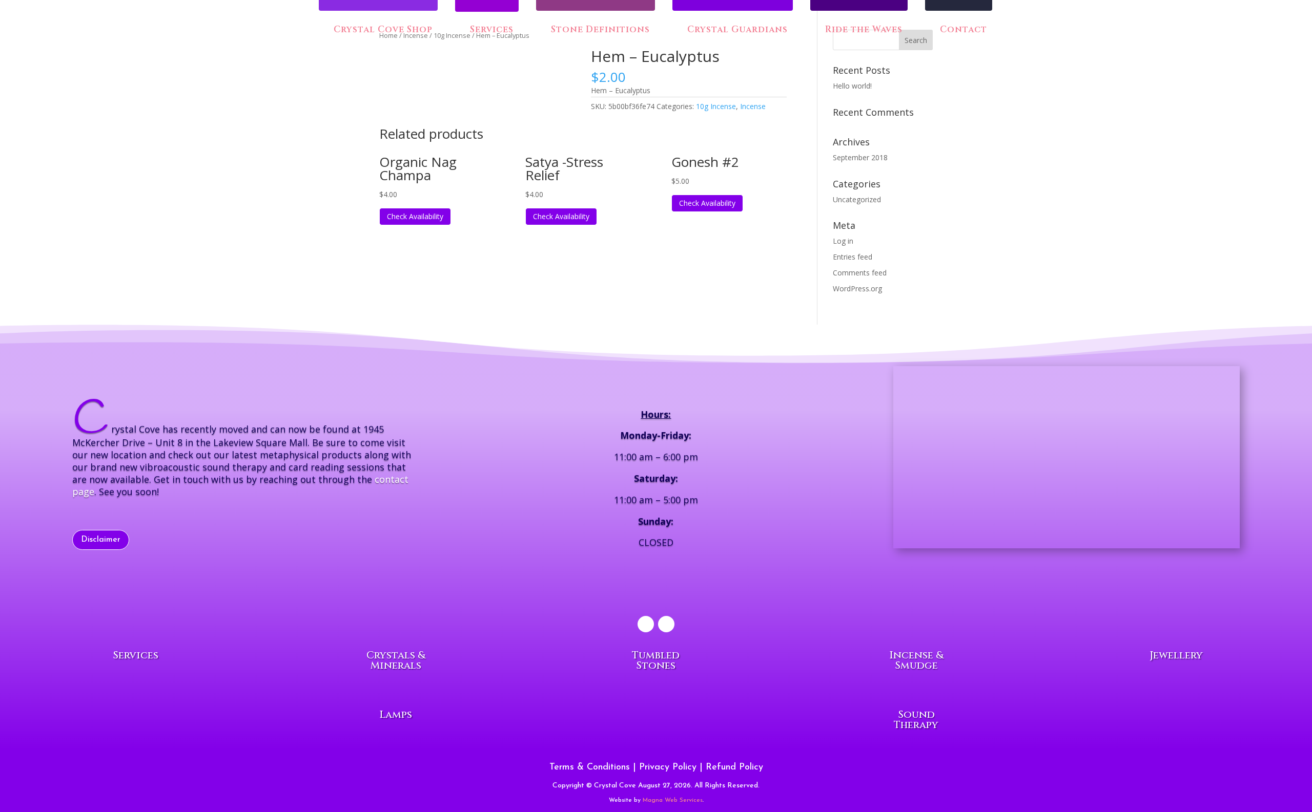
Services (492, 30)
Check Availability (415, 216)
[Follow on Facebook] (646, 624)
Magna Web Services (673, 800)
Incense (753, 106)
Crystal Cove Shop (382, 30)
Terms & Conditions (589, 767)
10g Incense (716, 106)
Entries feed (852, 257)
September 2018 (860, 157)
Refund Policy (734, 767)
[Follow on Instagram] (666, 624)
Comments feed (860, 272)
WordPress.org (857, 288)
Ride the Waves (863, 30)
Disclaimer (100, 540)
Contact (962, 30)
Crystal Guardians (736, 30)
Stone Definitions (599, 30)
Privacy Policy (667, 767)
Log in (843, 241)
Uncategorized (857, 199)
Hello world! (852, 86)
